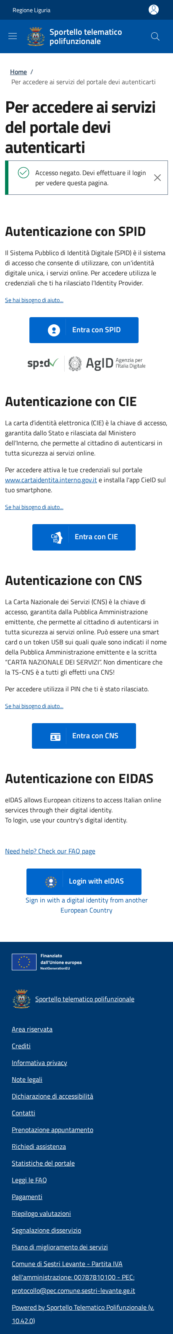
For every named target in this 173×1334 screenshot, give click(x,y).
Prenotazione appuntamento (52, 1130)
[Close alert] (157, 178)
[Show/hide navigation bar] (12, 36)
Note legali (27, 1079)
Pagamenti (27, 1197)
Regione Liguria (31, 9)
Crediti (21, 1046)
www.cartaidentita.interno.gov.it (51, 480)
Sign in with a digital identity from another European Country (87, 905)
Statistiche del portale (43, 1163)
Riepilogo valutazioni (41, 1213)
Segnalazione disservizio (46, 1230)
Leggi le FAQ (29, 1180)
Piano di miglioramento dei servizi (60, 1247)
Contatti (23, 1113)
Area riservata (32, 1029)
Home (18, 72)
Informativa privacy (39, 1062)
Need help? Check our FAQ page (50, 851)
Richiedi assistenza (39, 1146)
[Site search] (155, 36)
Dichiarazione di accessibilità (52, 1096)
